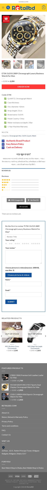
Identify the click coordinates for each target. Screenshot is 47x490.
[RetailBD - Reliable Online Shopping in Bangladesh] (23, 7)
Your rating (10, 240)
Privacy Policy (7, 421)
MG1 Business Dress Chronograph (12, 347)
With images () (17, 200)
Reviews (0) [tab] (6, 171)
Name (8, 280)
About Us (5, 413)
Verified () (34, 200)
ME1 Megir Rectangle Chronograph (35, 347)
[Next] (41, 36)
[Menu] (3, 7)
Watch (34, 136)
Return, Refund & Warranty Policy (15, 417)
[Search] (8, 7)
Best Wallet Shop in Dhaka (33, 468)
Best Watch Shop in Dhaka (12, 468)
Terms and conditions (10, 426)
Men (19, 136)
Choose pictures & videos (18, 275)
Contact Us (6, 435)
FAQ (3, 430)
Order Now (23, 87)
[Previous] (5, 36)
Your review (10, 248)
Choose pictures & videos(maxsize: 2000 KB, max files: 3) (22, 269)
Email (7, 290)
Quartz (29, 136)
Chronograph (13, 136)
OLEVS (24, 136)
